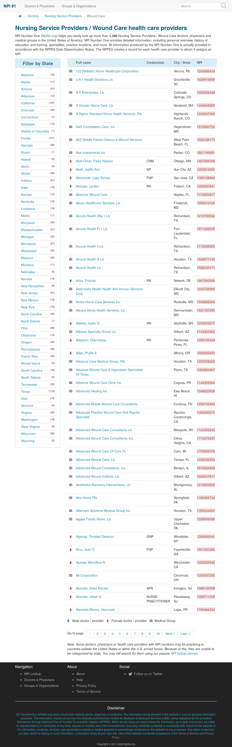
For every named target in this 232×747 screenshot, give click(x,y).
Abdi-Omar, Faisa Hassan (94, 161)
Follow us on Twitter (147, 673)
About (80, 673)
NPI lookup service (184, 653)
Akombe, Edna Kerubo (92, 588)
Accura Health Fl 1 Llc (91, 228)
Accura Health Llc (88, 267)
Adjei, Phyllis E (86, 353)
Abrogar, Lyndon (87, 186)
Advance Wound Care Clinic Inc (98, 382)
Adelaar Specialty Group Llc (96, 331)
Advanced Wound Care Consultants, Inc (104, 438)
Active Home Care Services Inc (98, 302)
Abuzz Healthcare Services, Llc (98, 203)
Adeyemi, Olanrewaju (91, 340)
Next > (170, 633)
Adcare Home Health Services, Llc (100, 310)
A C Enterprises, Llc (90, 92)
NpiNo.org (49, 35)
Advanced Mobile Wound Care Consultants (107, 404)
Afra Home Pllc (86, 497)
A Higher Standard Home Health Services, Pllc (109, 113)
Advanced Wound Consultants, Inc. (101, 468)
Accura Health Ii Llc (90, 246)
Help (79, 679)
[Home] (20, 16)
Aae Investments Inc (90, 152)
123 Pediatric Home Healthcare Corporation (107, 71)
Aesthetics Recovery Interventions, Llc (103, 484)
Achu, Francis (86, 280)
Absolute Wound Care (91, 194)
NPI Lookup (32, 673)
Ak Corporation (86, 575)
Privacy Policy (86, 685)
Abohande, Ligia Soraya (93, 177)
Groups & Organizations (79, 6)
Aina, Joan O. (85, 549)
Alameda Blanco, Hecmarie (95, 609)
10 (158, 633)
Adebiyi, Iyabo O (87, 323)
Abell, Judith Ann (88, 169)
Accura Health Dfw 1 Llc (93, 216)
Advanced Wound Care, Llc (95, 459)
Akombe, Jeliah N (88, 596)
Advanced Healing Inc (91, 391)
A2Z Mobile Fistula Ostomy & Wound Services (109, 139)
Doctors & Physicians (40, 6)
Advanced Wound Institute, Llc (97, 476)
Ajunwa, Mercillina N (90, 562)
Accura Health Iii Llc (90, 259)
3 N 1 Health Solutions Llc (94, 79)
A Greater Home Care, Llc (94, 105)
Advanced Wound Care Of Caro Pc (101, 451)
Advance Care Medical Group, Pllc (100, 361)
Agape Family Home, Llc (93, 519)
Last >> (186, 633)
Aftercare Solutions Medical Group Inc (103, 510)
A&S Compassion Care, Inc (95, 126)
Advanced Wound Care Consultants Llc (104, 430)
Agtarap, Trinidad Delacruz (95, 536)
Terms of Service (88, 691)
